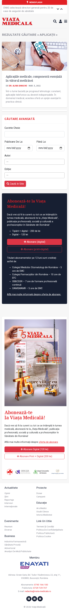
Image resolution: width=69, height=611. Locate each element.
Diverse (8, 529)
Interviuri (8, 503)
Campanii (40, 496)
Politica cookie (43, 536)
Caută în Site (16, 183)
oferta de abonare (48, 442)
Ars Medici (41, 508)
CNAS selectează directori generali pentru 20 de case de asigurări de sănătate (28, 9)
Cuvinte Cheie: (12, 127)
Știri (6, 496)
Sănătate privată (12, 544)
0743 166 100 (41, 584)
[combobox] (34, 162)
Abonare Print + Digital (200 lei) (35, 456)
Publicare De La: (13, 141)
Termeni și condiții (45, 526)
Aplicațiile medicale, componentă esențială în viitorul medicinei (34, 78)
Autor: (7, 155)
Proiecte (41, 487)
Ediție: (7, 169)
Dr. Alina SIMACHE (18, 85)
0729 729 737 (40, 588)
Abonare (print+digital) (35, 249)
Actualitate (11, 487)
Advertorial (9, 548)
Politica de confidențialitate (49, 529)
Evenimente (11, 521)
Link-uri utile (44, 521)
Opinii (7, 493)
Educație (41, 502)
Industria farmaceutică (15, 541)
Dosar (39, 493)
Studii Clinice (42, 511)
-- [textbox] (7, 161)
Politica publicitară (45, 533)
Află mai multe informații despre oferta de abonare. (34, 294)
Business (9, 536)
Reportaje (9, 499)
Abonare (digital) (35, 241)
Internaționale (10, 506)
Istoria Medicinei (44, 514)
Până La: (41, 141)
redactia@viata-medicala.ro (38, 591)
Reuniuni (8, 526)
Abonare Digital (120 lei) (35, 449)
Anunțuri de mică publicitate (17, 551)
